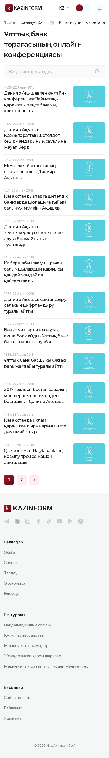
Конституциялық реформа (84, 22)
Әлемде (11, 593)
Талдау (10, 572)
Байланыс (13, 707)
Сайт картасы (17, 697)
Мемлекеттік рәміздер (26, 645)
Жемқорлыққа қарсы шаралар (32, 655)
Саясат (11, 562)
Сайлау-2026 (32, 22)
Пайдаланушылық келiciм (27, 624)
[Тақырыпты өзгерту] (82, 8)
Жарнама (12, 718)
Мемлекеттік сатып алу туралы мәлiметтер (46, 666)
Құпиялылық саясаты (24, 635)
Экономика (14, 583)
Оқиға (9, 552)
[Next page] (34, 480)
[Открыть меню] (100, 8)
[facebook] (38, 521)
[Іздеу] (97, 71)
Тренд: (10, 22)
